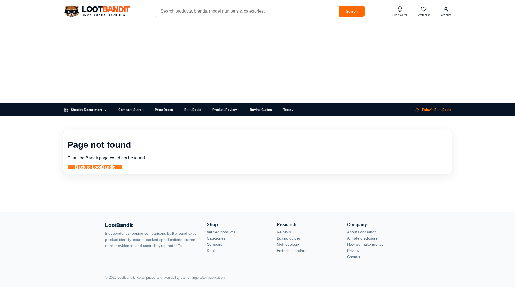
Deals (211, 250)
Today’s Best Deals (436, 110)
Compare (215, 244)
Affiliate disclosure (362, 238)
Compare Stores (131, 110)
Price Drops (164, 110)
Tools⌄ (288, 110)
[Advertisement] (257, 62)
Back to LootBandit (95, 167)
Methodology (288, 244)
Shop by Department (89, 110)
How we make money (365, 244)
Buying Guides (261, 110)
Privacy (353, 250)
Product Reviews (225, 110)
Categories (216, 238)
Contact (353, 257)
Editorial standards (292, 250)
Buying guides (289, 238)
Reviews (284, 232)
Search (352, 11)
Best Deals (192, 110)
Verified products (221, 232)
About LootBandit (361, 232)
